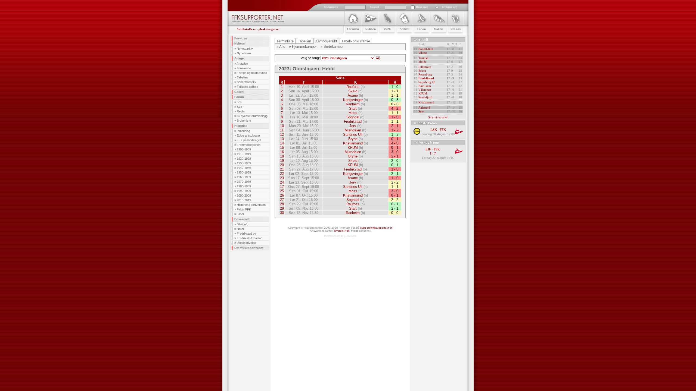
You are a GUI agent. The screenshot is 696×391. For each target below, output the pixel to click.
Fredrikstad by (246, 233)
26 (282, 195)
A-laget (239, 58)
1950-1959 (244, 172)
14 (282, 143)
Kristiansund (353, 143)
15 (282, 148)
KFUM (353, 148)
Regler (241, 111)
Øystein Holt (341, 230)
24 (282, 182)
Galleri (239, 91)
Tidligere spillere (247, 86)
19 (282, 161)
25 (282, 191)
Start (353, 108)
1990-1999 (244, 191)
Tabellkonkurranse (355, 41)
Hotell (240, 229)
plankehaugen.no (269, 29)
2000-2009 (244, 195)
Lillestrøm (424, 66)
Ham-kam (424, 85)
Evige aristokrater (248, 135)
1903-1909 (244, 149)
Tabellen (242, 77)
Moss (353, 113)
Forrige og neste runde (252, 72)
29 (282, 208)
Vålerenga (424, 89)
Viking (422, 52)
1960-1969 (244, 177)
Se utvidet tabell (438, 117)
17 (282, 187)
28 (282, 204)
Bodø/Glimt (425, 49)
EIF (428, 149)
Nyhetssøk (244, 53)
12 (282, 135)
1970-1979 (244, 181)
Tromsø (423, 57)
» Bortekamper (332, 47)
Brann (422, 70)
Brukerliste (244, 120)
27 (282, 200)
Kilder (240, 214)
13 (282, 139)
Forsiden (240, 38)
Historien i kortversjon (251, 204)
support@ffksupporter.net (376, 227)
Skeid (352, 91)
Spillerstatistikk (246, 82)
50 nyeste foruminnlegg (252, 116)
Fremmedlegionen (248, 144)
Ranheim (353, 104)
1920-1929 (244, 158)
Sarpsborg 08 (426, 82)
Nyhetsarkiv (245, 48)
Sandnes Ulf (352, 135)
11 (282, 130)
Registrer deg (449, 6)
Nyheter (240, 43)
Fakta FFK (244, 209)
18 (282, 156)
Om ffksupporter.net (248, 248)
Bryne (353, 139)
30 (282, 213)
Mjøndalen (353, 130)
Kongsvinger (353, 100)
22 (282, 174)
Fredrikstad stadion (249, 238)
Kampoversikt (326, 41)
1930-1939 (244, 163)
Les (239, 102)
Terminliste (244, 68)
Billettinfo (242, 224)
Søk (239, 106)
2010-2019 (244, 200)
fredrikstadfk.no (246, 29)
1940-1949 (244, 167)
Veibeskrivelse (246, 242)
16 (282, 152)
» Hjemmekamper (303, 47)
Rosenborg (425, 74)
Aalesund (424, 107)
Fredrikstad (353, 121)
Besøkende (242, 219)
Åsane (353, 95)
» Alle (280, 47)
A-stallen (242, 63)
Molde (422, 61)
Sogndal (352, 117)
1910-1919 (244, 154)
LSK (433, 130)
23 (282, 178)
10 (282, 126)
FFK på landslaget (249, 140)
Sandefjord (425, 97)
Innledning (243, 131)
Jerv (352, 126)
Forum (239, 97)
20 (282, 165)
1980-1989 (244, 186)
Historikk (240, 125)
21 (282, 169)
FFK (443, 130)
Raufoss (352, 87)
